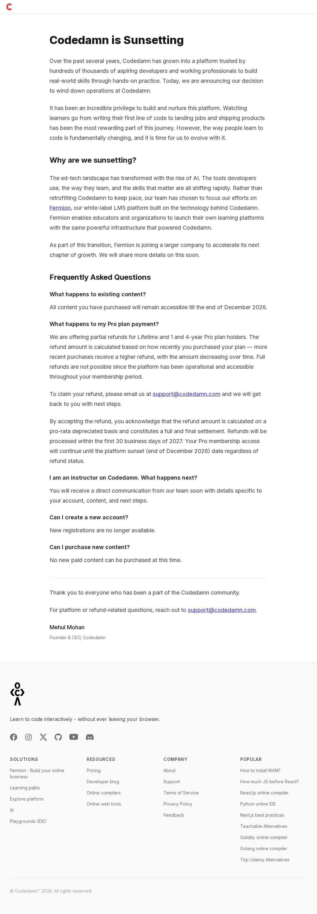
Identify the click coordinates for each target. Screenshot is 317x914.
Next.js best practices (262, 815)
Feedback (173, 815)
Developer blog (103, 781)
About (169, 770)
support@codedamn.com (186, 394)
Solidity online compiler (264, 837)
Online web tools (104, 803)
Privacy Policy (177, 803)
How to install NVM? (260, 770)
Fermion (60, 207)
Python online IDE (258, 803)
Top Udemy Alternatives (264, 859)
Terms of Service (181, 792)
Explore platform (27, 799)
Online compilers (104, 792)
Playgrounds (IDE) (28, 821)
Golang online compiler (263, 848)
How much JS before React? (269, 781)
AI (12, 810)
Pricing (94, 770)
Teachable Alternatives (263, 826)
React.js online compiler (264, 792)
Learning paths (25, 787)
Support (171, 781)
